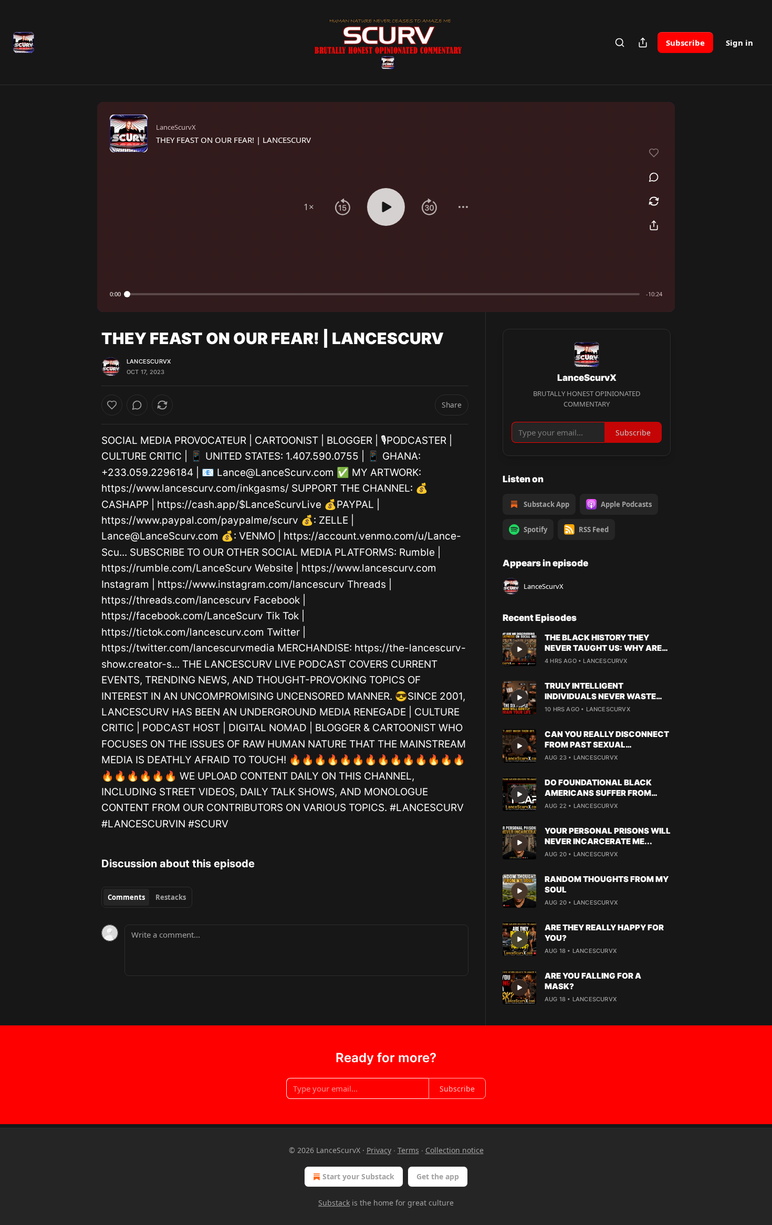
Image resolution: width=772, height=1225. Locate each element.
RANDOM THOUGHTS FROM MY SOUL (607, 884)
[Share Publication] (642, 42)
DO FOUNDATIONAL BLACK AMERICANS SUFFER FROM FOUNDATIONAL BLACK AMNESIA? (598, 787)
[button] (309, 207)
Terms (408, 1150)
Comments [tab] (126, 897)
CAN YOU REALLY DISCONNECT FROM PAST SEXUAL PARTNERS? (607, 739)
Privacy (379, 1150)
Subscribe (685, 42)
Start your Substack (358, 1176)
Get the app (437, 1176)
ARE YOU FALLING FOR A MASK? (593, 981)
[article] (586, 649)
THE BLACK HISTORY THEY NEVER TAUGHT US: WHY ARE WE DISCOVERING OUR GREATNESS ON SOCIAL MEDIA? (603, 642)
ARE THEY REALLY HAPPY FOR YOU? (604, 932)
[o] (519, 649)
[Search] (619, 42)
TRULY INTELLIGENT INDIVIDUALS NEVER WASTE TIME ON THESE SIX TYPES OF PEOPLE (602, 691)
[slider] (383, 294)
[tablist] (146, 897)
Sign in (739, 42)
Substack (334, 1203)
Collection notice (454, 1150)
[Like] (111, 405)
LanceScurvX (149, 361)
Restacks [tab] (170, 897)
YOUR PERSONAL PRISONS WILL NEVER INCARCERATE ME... (608, 836)
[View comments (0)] (653, 177)
